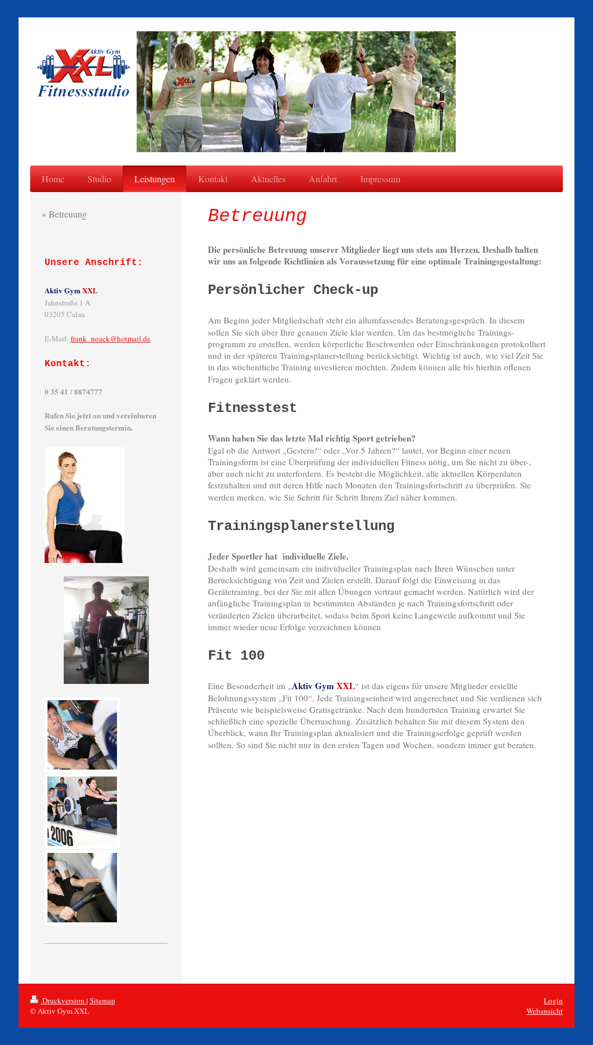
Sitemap (102, 1000)
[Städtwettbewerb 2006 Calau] (82, 734)
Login (553, 1000)
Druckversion (63, 1000)
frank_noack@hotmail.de (111, 338)
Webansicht (544, 1011)
